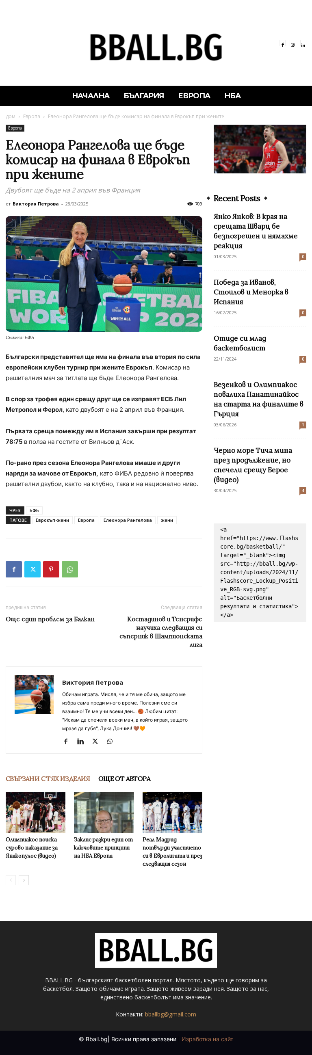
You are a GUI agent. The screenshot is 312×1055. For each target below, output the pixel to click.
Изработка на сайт (207, 1039)
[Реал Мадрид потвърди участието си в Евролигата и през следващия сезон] (172, 812)
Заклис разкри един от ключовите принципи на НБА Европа (103, 847)
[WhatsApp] (70, 569)
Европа (31, 116)
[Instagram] (293, 43)
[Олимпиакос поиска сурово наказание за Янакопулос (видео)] (35, 812)
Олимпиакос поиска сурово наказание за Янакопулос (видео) (32, 847)
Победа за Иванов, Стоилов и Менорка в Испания (251, 292)
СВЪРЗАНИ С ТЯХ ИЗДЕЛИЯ (48, 778)
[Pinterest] (51, 569)
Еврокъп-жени (52, 520)
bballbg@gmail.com (170, 1014)
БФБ (34, 510)
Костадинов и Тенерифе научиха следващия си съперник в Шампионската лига (160, 632)
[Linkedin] (303, 43)
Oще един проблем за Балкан (50, 619)
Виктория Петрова (36, 204)
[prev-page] (11, 880)
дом (10, 116)
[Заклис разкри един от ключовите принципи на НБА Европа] (104, 812)
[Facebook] (283, 43)
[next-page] (24, 880)
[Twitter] (32, 569)
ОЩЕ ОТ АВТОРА (124, 778)
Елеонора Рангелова (128, 520)
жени (167, 520)
